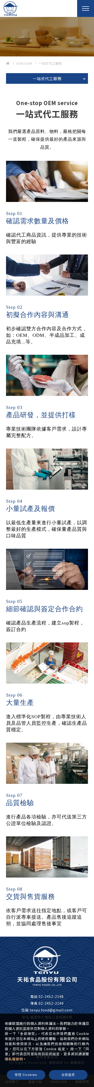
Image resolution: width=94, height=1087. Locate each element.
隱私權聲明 (14, 1058)
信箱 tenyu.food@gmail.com (47, 1010)
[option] (47, 36)
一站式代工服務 (50, 63)
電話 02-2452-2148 (47, 996)
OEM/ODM (24, 63)
